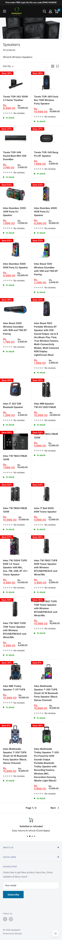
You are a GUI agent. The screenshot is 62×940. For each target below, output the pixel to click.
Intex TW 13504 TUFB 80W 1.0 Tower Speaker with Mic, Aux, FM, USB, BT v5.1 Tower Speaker (15, 567)
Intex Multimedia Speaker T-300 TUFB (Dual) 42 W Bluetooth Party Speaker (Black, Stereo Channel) (15, 755)
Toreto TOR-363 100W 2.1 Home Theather (15, 98)
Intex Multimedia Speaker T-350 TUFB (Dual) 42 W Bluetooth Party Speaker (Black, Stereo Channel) (46, 693)
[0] (56, 11)
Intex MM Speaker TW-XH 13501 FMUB (45, 405)
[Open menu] (4, 11)
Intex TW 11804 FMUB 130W (15, 510)
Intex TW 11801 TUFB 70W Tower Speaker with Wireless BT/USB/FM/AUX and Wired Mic (14, 630)
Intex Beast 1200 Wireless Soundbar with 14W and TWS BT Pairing (46, 269)
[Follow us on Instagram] (11, 919)
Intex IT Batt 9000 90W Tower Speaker (45, 510)
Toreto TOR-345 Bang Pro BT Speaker (46, 154)
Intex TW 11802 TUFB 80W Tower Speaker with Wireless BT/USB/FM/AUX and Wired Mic (45, 567)
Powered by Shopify (12, 933)
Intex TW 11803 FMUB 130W (15, 457)
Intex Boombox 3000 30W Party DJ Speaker (14, 212)
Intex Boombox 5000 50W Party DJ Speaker (15, 265)
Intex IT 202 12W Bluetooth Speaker (13, 405)
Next (53, 807)
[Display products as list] (57, 66)
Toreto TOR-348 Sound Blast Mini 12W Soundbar (14, 156)
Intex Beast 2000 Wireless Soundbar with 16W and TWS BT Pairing (15, 328)
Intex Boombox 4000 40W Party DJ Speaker (45, 212)
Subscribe (13, 894)
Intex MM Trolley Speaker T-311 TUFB (14, 688)
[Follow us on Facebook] (5, 919)
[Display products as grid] (52, 66)
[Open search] (44, 11)
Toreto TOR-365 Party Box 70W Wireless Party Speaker (46, 100)
